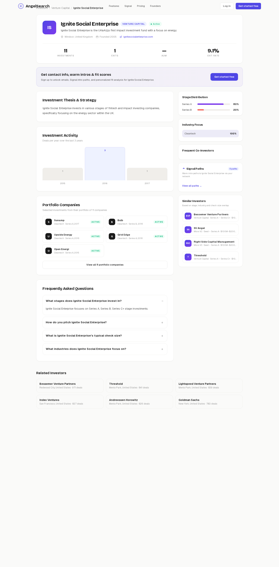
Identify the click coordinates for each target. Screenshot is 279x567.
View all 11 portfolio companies (105, 264)
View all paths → (192, 185)
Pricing (141, 6)
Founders (155, 6)
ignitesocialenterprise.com (138, 36)
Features (114, 6)
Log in (227, 6)
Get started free (248, 6)
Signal (128, 6)
